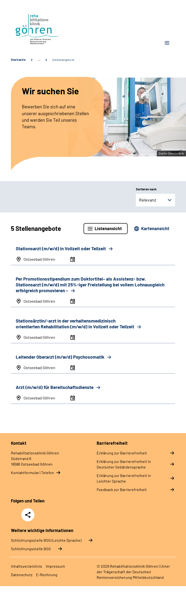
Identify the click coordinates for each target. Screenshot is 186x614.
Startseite (18, 59)
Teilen (27, 515)
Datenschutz (21, 574)
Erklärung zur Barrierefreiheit (122, 453)
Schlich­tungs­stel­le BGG (31, 548)
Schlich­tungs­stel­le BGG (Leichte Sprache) (46, 540)
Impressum (55, 566)
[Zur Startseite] (50, 28)
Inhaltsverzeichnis (26, 566)
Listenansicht (108, 228)
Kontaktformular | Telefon (32, 472)
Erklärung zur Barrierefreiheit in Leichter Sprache (124, 478)
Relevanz (147, 200)
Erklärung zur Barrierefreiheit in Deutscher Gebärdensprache (124, 464)
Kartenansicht (155, 228)
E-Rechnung (46, 574)
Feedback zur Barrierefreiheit (122, 489)
